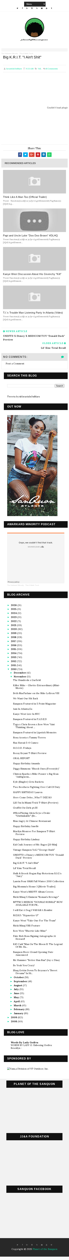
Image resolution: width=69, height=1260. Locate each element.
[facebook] (22, 8)
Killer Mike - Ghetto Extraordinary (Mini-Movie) (36, 687)
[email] (41, 8)
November (20, 676)
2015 (14, 649)
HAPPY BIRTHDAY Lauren (27, 792)
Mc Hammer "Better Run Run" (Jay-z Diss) (36, 960)
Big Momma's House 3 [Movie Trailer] (34, 886)
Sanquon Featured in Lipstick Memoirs (34, 732)
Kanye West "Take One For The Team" (34, 920)
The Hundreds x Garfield (27, 680)
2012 (14, 661)
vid (39, 68)
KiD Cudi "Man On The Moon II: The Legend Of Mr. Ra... (37, 945)
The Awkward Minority (9, 53)
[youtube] (46, 8)
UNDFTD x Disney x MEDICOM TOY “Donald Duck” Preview (38, 856)
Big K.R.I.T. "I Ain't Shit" (26, 862)
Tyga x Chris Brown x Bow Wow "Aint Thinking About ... (34, 726)
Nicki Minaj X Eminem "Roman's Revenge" (36, 896)
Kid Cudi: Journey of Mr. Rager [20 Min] (35, 844)
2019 (14, 633)
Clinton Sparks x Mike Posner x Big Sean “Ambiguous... (35, 775)
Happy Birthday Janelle (26, 826)
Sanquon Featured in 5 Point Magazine (34, 703)
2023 (14, 617)
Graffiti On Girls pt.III (25, 807)
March (18, 1005)
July (16, 989)
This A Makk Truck (26, 53)
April (17, 1001)
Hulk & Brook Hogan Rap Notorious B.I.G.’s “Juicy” (37, 875)
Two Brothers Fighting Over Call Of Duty (36, 787)
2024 (14, 613)
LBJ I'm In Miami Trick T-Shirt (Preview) (35, 802)
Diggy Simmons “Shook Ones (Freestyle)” (36, 768)
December (20, 672)
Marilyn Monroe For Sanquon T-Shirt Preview (34, 833)
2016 (14, 645)
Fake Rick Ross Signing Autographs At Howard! (34, 937)
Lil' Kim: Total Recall (24, 868)
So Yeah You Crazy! (23, 965)
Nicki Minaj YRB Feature (26, 925)
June (17, 993)
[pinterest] (51, 1245)
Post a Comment (15, 363)
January (19, 1013)
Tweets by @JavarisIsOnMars (23, 396)
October (19, 977)
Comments (52, 68)
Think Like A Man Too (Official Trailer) (25, 196)
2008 (14, 1021)
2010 (14, 669)
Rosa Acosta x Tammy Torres (29, 737)
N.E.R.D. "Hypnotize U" (26, 915)
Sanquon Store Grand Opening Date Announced (33, 953)
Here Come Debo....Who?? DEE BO (32, 797)
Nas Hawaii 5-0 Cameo (25, 742)
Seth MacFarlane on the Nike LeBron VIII (36, 693)
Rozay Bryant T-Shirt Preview (30, 753)
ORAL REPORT (21, 758)
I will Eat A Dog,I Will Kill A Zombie (32, 910)
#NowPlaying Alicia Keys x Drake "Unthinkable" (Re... (31, 814)
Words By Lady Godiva (24, 1042)
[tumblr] (51, 8)
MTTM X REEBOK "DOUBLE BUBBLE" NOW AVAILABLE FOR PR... (38, 903)
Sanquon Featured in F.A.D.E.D (30, 719)
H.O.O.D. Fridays (22, 747)
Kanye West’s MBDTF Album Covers (33, 891)
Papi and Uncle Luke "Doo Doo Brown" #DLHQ (30, 235)
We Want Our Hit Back (25, 698)
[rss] (37, 8)
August (18, 985)
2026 (14, 605)
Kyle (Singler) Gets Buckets (28, 781)
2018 (14, 637)
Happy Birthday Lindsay (26, 839)
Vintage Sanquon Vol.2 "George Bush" (34, 849)
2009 (14, 1017)
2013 (14, 657)
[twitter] (17, 8)
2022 (14, 621)
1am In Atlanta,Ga (22, 708)
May (17, 997)
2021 (14, 625)
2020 (14, 629)
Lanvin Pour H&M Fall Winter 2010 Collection (38, 881)
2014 (14, 653)
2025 (14, 609)
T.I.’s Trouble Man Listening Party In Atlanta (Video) (33, 312)
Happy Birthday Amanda (26, 763)
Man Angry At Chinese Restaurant (32, 821)
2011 (14, 665)
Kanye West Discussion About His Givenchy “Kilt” (32, 274)
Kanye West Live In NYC (26, 713)
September (21, 981)
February (19, 1009)
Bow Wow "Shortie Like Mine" (30, 930)
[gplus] (27, 8)
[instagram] (32, 8)
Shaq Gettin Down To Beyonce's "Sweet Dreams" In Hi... (35, 972)
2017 (14, 641)
